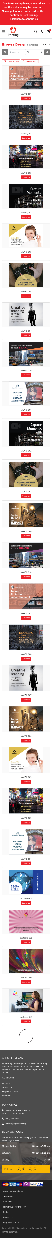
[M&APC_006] (26, 515)
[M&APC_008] (26, 117)
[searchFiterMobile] (5, 52)
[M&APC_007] (26, 314)
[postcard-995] (26, 961)
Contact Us (7, 1087)
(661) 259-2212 (12, 1118)
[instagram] (30, 1169)
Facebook (6, 1095)
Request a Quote (10, 1091)
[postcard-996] (26, 922)
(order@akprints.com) (16, 1123)
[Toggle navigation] (3, 31)
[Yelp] (35, 1169)
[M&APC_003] (26, 157)
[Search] (47, 52)
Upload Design (31, 61)
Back (47, 44)
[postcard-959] (26, 1001)
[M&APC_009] (26, 78)
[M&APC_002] (26, 196)
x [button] (49, 3)
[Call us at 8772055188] (42, 31)
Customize (26, 98)
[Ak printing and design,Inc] (13, 31)
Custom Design (13, 61)
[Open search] (36, 31)
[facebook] (19, 1169)
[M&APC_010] (26, 354)
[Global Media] (26, 882)
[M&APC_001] (26, 393)
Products (6, 1083)
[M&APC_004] (26, 275)
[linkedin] (24, 1169)
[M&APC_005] (26, 236)
